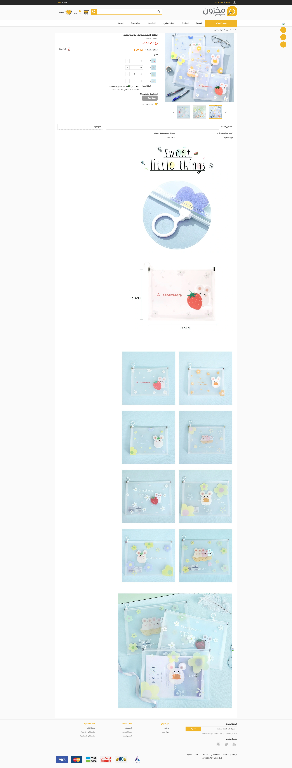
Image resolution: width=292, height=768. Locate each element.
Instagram (218, 744)
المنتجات (185, 23)
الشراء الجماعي (168, 23)
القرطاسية (220, 30)
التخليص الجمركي (127, 736)
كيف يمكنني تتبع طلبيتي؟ (87, 736)
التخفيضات (152, 23)
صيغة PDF (62, 49)
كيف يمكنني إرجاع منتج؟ (88, 732)
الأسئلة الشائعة (91, 728)
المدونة (120, 23)
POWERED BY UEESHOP (212, 758)
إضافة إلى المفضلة (148, 104)
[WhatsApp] (283, 30)
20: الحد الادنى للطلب (149, 94)
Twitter (226, 744)
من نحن (167, 728)
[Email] (283, 37)
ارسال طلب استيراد (148, 43)
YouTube (234, 744)
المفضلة (61, 12)
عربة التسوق (77, 12)
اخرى (215, 30)
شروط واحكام (128, 728)
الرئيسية (199, 23)
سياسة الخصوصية (127, 732)
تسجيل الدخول (218, 2)
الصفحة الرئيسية (228, 30)
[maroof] (121, 760)
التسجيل (227, 2)
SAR (149, 50)
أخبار (196, 755)
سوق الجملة (136, 23)
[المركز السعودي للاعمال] (137, 760)
